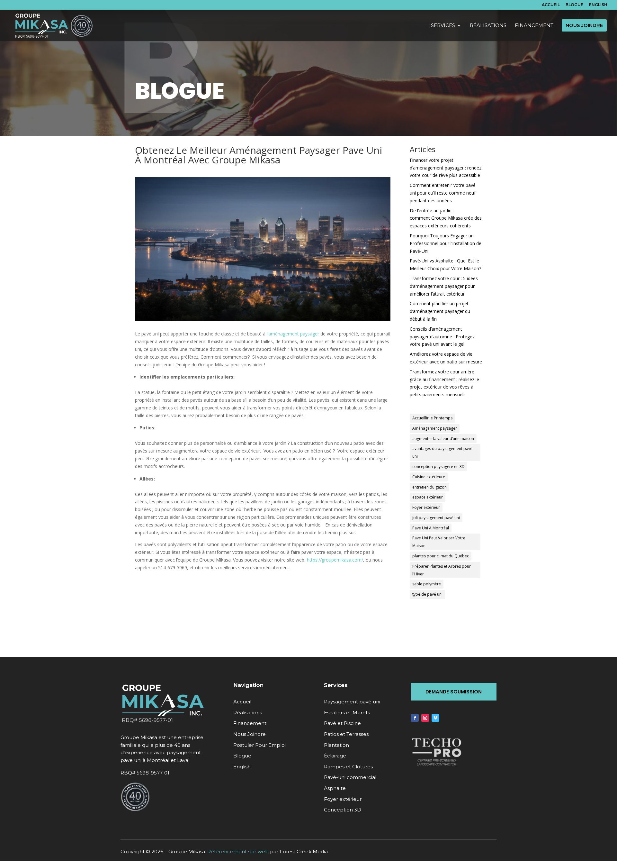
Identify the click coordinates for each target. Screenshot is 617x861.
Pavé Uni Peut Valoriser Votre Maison (438, 541)
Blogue (574, 5)
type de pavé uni (427, 594)
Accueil (551, 5)
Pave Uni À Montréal (430, 528)
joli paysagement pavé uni (436, 517)
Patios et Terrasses (346, 734)
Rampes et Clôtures (348, 767)
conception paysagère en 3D (438, 466)
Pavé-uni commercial (350, 777)
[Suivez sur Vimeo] (435, 718)
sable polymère (426, 584)
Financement (249, 723)
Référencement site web (238, 851)
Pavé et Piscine (342, 723)
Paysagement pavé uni (352, 702)
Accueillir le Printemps (432, 418)
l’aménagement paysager (293, 334)
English (598, 5)
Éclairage (335, 756)
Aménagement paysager (434, 428)
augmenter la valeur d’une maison (443, 438)
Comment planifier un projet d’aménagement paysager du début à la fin (440, 311)
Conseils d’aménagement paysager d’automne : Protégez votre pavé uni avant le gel (442, 336)
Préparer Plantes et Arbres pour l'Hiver (441, 570)
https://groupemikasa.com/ (335, 560)
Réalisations (247, 713)
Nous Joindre (249, 734)
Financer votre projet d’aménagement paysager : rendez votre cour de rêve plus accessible (445, 168)
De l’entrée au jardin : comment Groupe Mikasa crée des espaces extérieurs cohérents (446, 218)
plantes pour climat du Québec (440, 556)
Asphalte (335, 788)
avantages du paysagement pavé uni (442, 452)
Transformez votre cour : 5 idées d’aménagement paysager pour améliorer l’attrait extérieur (444, 286)
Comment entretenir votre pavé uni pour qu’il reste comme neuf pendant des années (443, 193)
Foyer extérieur (426, 507)
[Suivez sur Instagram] (425, 718)
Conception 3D (342, 810)
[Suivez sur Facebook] (415, 718)
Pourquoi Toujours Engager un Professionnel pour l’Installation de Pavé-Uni (445, 243)
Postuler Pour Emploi (259, 745)
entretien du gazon (429, 487)
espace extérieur (427, 497)
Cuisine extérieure (428, 477)
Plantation (336, 745)
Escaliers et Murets (347, 713)
